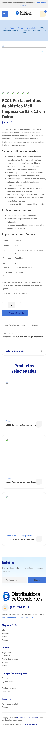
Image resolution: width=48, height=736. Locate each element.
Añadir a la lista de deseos (15, 325)
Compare (35, 325)
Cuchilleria (31, 28)
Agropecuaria (27, 535)
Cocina (20, 28)
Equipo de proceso (35, 336)
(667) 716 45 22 (19, 607)
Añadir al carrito (16, 313)
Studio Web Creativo (29, 724)
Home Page (9, 28)
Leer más (39, 424)
